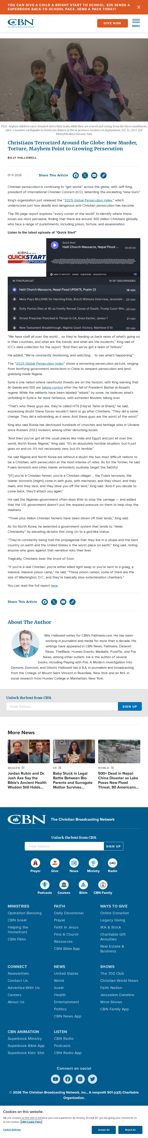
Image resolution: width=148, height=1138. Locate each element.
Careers (14, 995)
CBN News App (67, 1016)
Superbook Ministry (25, 1038)
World (59, 980)
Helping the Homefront (18, 929)
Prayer (59, 920)
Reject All (130, 1130)
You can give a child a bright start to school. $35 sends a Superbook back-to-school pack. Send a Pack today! (69, 7)
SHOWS (107, 967)
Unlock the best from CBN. (29, 698)
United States (66, 973)
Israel (59, 987)
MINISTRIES (18, 906)
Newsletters (18, 973)
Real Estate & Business (112, 949)
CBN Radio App (68, 1053)
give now (112, 23)
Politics (60, 1009)
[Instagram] (80, 1079)
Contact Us (18, 980)
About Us (16, 1002)
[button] (134, 23)
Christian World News (119, 980)
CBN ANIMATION (23, 1032)
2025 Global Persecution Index (88, 200)
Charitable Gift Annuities (113, 937)
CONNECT (17, 967)
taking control (52, 387)
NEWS (59, 967)
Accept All (103, 1130)
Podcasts (62, 1045)
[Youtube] (55, 1079)
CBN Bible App (67, 948)
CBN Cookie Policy (31, 1122)
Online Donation (114, 913)
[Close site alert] (138, 7)
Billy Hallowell (22, 158)
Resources (63, 941)
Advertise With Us (24, 987)
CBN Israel (17, 920)
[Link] (103, 175)
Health (60, 995)
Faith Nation (111, 987)
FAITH (59, 906)
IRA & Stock (110, 927)
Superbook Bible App (26, 1045)
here (54, 585)
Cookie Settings (12, 1129)
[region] (74, 1122)
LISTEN (60, 1032)
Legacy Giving (112, 920)
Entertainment (66, 1002)
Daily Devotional (68, 913)
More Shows (111, 1002)
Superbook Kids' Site (26, 1053)
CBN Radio (64, 1038)
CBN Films (17, 939)
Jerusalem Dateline (117, 995)
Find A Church (66, 934)
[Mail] (94, 175)
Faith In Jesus (66, 927)
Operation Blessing (25, 913)
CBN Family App (114, 1009)
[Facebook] (76, 175)
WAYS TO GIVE (114, 906)
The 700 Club (112, 973)
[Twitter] (85, 175)
